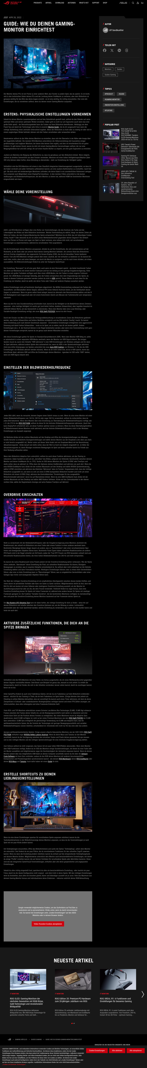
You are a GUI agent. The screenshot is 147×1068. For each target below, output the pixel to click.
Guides (119, 69)
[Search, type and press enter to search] (133, 2)
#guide (121, 94)
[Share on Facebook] (104, 50)
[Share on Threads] (127, 50)
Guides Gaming (110, 75)
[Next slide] (143, 995)
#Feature (108, 110)
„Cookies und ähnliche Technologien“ (14, 1064)
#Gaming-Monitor (112, 99)
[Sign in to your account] (137, 3)
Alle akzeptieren (136, 1050)
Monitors (108, 69)
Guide (50, 761)
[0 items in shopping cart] (142, 3)
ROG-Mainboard (65, 759)
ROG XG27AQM (24, 423)
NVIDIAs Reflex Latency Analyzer (36, 735)
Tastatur (23, 761)
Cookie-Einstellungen (97, 1050)
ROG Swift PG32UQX (47, 311)
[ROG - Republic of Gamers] (12, 3)
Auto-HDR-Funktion (57, 347)
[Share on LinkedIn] (119, 50)
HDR (53, 278)
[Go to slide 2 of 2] (74, 1023)
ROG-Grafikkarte (82, 759)
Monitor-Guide (53, 127)
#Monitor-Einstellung (114, 105)
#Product (109, 94)
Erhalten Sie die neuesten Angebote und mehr (112, 1045)
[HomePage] (9, 1039)
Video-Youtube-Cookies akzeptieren (48, 924)
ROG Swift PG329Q (76, 718)
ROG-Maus (13, 761)
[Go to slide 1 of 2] (72, 1023)
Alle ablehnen (117, 1050)
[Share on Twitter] (112, 50)
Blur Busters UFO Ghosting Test (18, 603)
